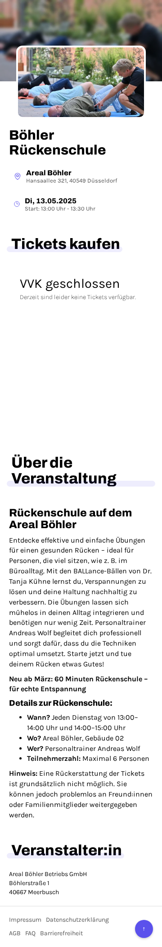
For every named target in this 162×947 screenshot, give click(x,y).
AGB (15, 933)
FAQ (30, 933)
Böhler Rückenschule (57, 142)
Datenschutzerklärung (77, 920)
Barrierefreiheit (61, 933)
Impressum (25, 920)
